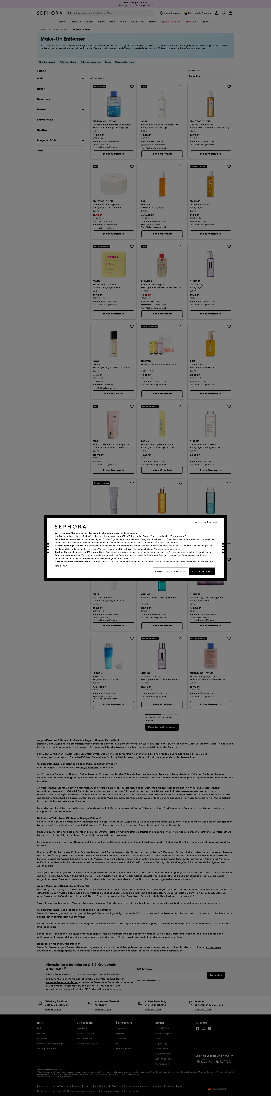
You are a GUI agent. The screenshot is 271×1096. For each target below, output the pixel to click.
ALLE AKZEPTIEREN (202, 571)
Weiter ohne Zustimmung (207, 522)
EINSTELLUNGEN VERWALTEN (170, 571)
